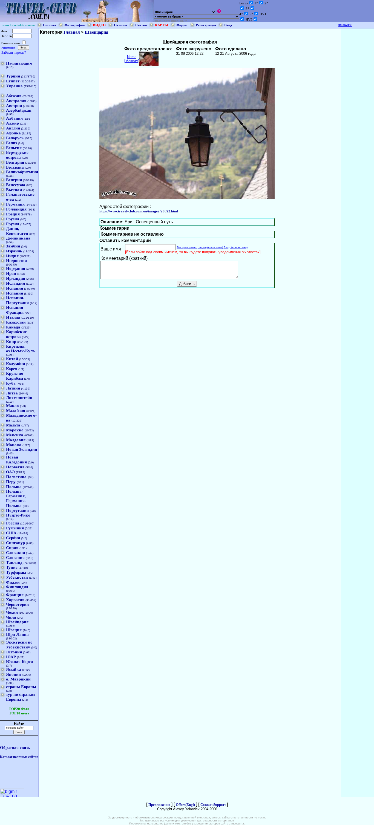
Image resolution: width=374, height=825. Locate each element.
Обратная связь (15, 747)
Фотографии (74, 25)
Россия (12, 523)
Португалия (17, 510)
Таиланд (14, 562)
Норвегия (15, 467)
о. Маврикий (18, 679)
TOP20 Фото (19, 709)
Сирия (12, 548)
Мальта (13, 425)
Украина (14, 86)
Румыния (15, 528)
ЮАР (11, 657)
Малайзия (15, 410)
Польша (14, 486)
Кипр (11, 341)
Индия (12, 256)
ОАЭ (10, 472)
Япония (13, 674)
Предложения (159, 805)
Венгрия (14, 180)
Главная (49, 25)
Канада (13, 327)
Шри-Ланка (17, 634)
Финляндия (17, 587)
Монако (13, 445)
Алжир (12, 123)
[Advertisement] (357, 110)
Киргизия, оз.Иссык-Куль (20, 348)
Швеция (14, 630)
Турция (13, 76)
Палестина (16, 477)
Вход (228, 25)
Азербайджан (18, 110)
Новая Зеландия (21, 449)
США (11, 533)
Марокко (15, 430)
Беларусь (15, 138)
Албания (14, 118)
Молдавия (15, 440)
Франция (15, 595)
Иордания (15, 268)
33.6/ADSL (345, 25)
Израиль (14, 251)
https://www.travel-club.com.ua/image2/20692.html (138, 211)
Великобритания (22, 172)
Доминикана (18, 238)
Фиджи (13, 582)
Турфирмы (16, 572)
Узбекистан (17, 577)
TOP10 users (19, 713)
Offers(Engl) (185, 805)
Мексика (14, 435)
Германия (15, 204)
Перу (11, 482)
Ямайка (13, 669)
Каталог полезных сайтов (19, 757)
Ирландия (15, 278)
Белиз (11, 143)
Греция (13, 214)
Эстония (14, 652)
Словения (15, 557)
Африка (13, 133)
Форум (182, 25)
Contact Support (213, 805)
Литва (12, 393)
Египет (12, 81)
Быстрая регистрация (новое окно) (200, 247)
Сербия (13, 538)
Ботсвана (15, 167)
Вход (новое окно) (236, 247)
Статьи (141, 25)
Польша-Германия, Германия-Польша (16, 498)
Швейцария (17, 622)
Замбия (13, 246)
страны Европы (21, 687)
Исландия (15, 283)
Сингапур (15, 543)
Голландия (16, 209)
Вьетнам (14, 190)
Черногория (17, 604)
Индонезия (16, 260)
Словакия (15, 552)
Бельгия (14, 148)
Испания (14, 288)
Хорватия (15, 600)
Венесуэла (15, 185)
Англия (13, 128)
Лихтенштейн (19, 398)
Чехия (12, 612)
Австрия (14, 105)
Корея (11, 369)
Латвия (13, 388)
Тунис (12, 567)
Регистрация (206, 25)
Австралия (16, 101)
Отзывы (120, 25)
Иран (11, 273)
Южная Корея (19, 661)
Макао (12, 405)
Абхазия (13, 96)
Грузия (12, 219)
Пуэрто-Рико (18, 515)
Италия (13, 317)
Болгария (15, 162)
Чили (11, 617)
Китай (12, 359)
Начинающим (19, 63)
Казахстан (16, 322)
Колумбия (15, 364)
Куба (11, 383)
